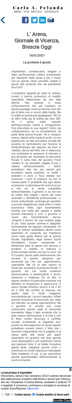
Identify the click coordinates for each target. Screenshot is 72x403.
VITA (26, 11)
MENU (17, 11)
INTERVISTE (51, 11)
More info (33, 388)
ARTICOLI (37, 11)
